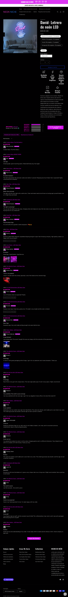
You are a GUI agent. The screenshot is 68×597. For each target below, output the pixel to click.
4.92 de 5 (15, 126)
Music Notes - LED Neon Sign (14, 330)
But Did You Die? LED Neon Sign (15, 372)
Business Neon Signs (40, 554)
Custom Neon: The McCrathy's (14, 142)
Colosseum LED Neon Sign (13, 199)
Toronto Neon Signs (23, 559)
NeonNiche (9, 596)
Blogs (4, 563)
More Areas (22, 561)
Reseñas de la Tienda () (27, 134)
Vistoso (43, 50)
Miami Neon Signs (23, 552)
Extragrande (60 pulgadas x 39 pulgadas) (51, 45)
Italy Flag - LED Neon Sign (13, 184)
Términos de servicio (8, 554)
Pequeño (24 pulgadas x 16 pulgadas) (50, 36)
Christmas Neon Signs (40, 559)
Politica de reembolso (8, 556)
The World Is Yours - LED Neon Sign (16, 266)
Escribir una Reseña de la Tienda (55, 127)
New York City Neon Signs (25, 554)
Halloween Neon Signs (40, 556)
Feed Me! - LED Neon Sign (13, 215)
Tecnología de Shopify (15, 596)
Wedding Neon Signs (40, 552)
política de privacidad (8, 559)
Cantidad (42, 59)
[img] (12, 127)
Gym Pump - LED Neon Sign (14, 245)
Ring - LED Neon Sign (12, 229)
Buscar (5, 552)
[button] (25, 11)
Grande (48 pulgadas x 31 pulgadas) (50, 42)
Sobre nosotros (6, 561)
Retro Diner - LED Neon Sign (14, 168)
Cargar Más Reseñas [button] (34, 538)
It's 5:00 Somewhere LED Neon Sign (16, 287)
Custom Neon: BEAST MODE (14, 154)
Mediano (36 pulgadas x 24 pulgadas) (50, 39)
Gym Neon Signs (39, 561)
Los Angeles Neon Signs (24, 556)
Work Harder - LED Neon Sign (14, 400)
